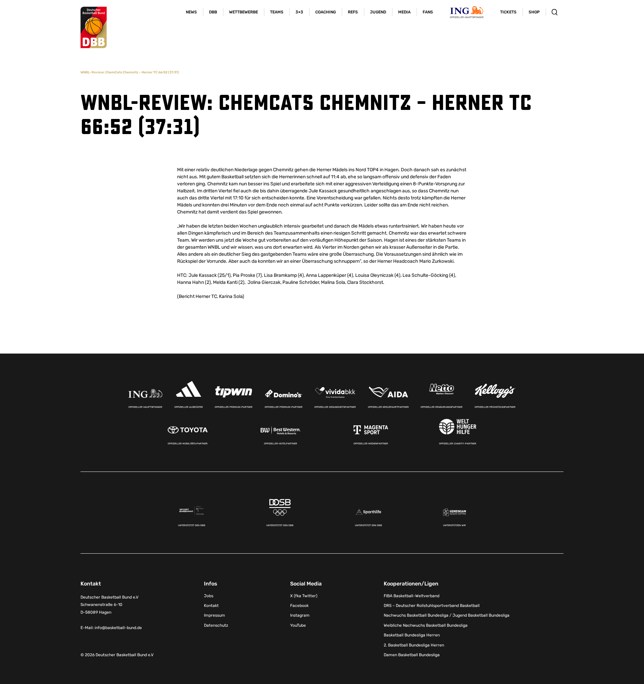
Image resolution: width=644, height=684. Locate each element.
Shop (534, 12)
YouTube (298, 625)
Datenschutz (216, 625)
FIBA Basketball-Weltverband (411, 596)
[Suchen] (555, 12)
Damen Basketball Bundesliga (412, 654)
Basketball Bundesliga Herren (412, 635)
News (191, 12)
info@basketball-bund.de (118, 627)
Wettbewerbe (243, 12)
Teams (276, 12)
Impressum (214, 615)
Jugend (378, 12)
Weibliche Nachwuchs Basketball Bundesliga (426, 625)
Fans (428, 12)
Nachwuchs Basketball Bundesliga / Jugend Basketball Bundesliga (446, 615)
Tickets (508, 12)
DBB (213, 12)
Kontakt (211, 605)
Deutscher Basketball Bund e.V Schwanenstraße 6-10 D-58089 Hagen (109, 605)
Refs (353, 12)
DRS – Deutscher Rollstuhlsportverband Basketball (432, 605)
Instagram (300, 615)
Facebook (299, 605)
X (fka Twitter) (303, 596)
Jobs (208, 596)
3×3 (299, 12)
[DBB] (93, 27)
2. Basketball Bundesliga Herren (414, 645)
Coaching (325, 12)
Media (404, 12)
